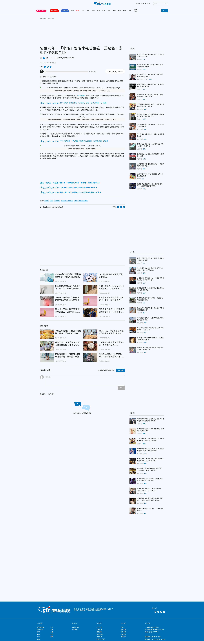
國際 (109, 10)
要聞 (83, 10)
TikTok (164, 612)
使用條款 (99, 632)
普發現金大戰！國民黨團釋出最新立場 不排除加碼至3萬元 (132, 77)
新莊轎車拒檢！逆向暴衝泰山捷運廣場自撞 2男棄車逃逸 (132, 290)
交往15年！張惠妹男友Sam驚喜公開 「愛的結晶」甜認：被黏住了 (132, 471)
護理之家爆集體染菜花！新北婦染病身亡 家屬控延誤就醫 (132, 310)
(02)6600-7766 (153, 632)
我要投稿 (123, 636)
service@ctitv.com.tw (158, 639)
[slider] (66, 71)
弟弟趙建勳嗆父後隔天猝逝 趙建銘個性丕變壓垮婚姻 (132, 126)
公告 (122, 627)
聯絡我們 (123, 632)
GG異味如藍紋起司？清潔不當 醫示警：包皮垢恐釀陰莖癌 (47, 289)
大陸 (114, 10)
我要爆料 (123, 634)
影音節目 (75, 629)
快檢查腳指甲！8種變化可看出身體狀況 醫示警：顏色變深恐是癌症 (47, 357)
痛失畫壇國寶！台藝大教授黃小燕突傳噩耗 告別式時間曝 (132, 87)
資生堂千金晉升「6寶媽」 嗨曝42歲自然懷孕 (132, 510)
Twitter (153, 612)
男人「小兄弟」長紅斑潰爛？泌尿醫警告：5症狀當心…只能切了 (47, 312)
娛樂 (93, 10)
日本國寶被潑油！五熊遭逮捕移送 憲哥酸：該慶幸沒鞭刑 (132, 431)
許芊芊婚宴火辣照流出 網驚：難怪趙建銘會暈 (132, 136)
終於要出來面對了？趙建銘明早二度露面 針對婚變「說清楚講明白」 (132, 116)
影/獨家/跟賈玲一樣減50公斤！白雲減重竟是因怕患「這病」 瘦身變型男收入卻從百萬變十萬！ (90, 357)
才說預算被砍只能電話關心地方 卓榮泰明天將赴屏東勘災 (132, 166)
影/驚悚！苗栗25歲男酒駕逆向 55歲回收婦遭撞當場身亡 (132, 340)
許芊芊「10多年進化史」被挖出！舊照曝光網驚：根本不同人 (132, 96)
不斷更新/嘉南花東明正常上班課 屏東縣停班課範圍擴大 (132, 67)
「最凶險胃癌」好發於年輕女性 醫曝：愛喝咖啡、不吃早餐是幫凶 (47, 334)
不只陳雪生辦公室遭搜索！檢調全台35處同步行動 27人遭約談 (132, 270)
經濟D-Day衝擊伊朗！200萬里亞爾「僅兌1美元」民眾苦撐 (132, 146)
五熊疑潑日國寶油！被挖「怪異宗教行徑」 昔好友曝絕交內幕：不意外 (132, 501)
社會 (88, 10)
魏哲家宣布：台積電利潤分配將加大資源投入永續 (132, 156)
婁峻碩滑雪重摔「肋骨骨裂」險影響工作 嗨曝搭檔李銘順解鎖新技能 (132, 421)
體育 (98, 10)
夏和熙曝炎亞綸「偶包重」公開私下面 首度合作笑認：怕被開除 (132, 481)
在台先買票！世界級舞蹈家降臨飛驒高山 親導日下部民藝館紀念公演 (132, 461)
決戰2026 (65, 10)
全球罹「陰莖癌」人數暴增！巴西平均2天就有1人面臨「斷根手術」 (47, 301)
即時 (72, 10)
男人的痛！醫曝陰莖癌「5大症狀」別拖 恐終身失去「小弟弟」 (90, 301)
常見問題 (123, 629)
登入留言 (121, 370)
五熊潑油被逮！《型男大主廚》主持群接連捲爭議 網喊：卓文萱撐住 (132, 441)
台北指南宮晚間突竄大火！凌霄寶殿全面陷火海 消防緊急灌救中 (132, 280)
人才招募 (99, 629)
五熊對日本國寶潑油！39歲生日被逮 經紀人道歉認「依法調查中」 (132, 491)
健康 (124, 10)
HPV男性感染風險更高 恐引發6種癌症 (90, 277)
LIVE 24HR (42, 10)
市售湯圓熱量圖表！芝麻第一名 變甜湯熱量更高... (90, 346)
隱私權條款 (100, 634)
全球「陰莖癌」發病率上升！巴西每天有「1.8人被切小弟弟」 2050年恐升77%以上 (90, 289)
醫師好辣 (81, 96)
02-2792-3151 (156, 637)
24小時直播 (75, 627)
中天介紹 (99, 627)
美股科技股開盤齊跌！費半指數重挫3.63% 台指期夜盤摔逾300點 (132, 186)
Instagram (158, 612)
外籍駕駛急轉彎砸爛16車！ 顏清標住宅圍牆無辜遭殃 (132, 300)
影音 (119, 10)
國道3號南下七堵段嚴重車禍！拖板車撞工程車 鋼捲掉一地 (132, 350)
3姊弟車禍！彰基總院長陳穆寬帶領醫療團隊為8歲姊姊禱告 (90, 334)
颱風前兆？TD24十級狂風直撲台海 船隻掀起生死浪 (132, 176)
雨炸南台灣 (54, 10)
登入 (164, 10)
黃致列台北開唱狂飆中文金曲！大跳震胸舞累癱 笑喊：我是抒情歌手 (132, 451)
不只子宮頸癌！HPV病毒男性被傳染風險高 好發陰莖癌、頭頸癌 (90, 312)
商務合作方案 (101, 639)
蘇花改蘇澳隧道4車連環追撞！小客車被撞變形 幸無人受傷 (132, 330)
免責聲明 (99, 636)
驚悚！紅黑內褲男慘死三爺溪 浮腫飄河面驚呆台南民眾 (132, 57)
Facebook (155, 612)
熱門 (77, 10)
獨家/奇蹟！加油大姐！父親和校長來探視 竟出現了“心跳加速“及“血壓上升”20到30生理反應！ (47, 346)
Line (161, 612)
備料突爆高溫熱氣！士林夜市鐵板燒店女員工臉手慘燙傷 (132, 320)
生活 (103, 10)
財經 (130, 10)
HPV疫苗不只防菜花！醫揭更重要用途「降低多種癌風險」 (47, 277)
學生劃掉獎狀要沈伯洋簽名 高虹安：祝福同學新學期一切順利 (132, 106)
